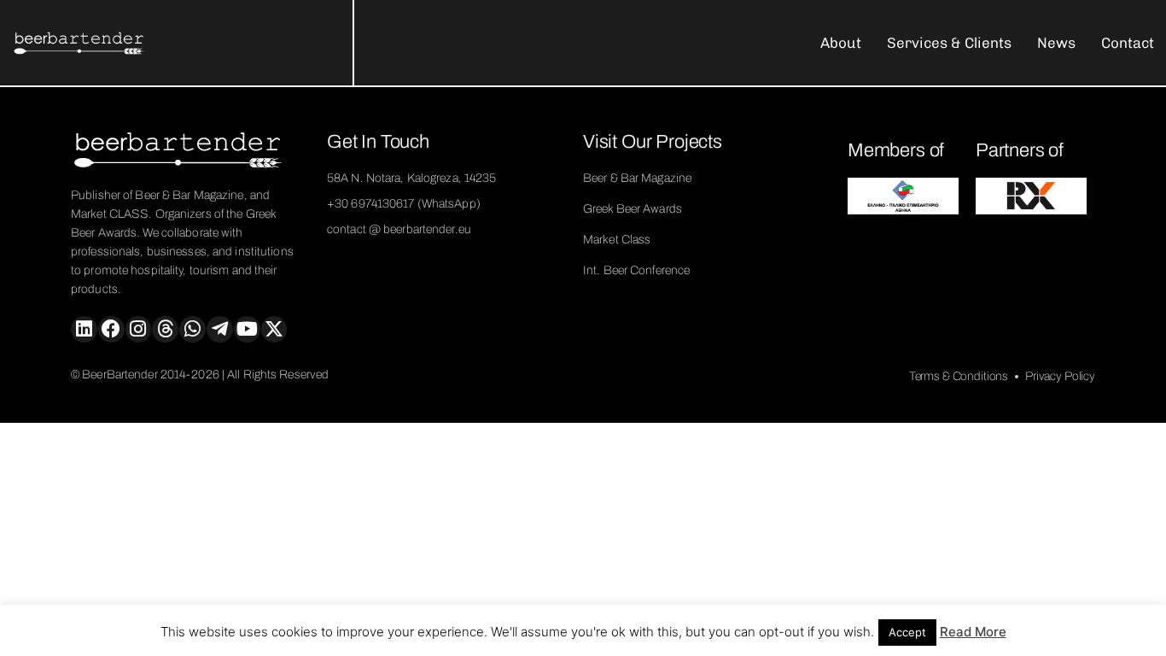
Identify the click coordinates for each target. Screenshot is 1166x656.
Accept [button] (907, 632)
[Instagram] (138, 329)
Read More (973, 632)
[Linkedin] (84, 329)
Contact (1127, 42)
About (840, 42)
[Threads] (165, 329)
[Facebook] (111, 329)
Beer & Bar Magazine (637, 178)
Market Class (616, 239)
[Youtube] (247, 329)
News (1056, 42)
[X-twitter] (274, 329)
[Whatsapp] (192, 329)
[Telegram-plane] (220, 329)
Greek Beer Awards (632, 208)
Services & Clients (949, 42)
